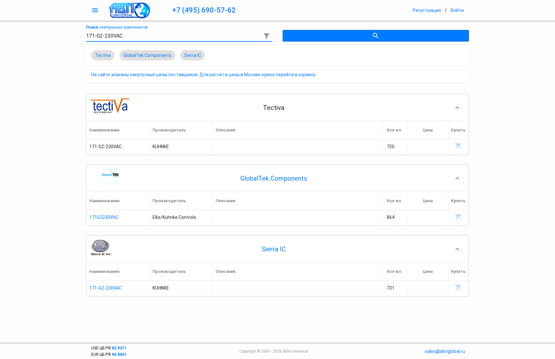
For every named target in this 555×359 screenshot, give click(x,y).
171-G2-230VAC (105, 288)
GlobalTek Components (273, 178)
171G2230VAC (104, 217)
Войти (457, 10)
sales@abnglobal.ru (445, 351)
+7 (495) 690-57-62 (204, 10)
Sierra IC (274, 249)
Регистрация (427, 10)
